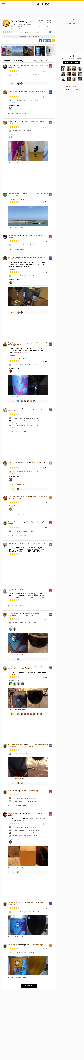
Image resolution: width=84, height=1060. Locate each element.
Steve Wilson (12, 522)
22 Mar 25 (10, 431)
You (53, 61)
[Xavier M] (31, 401)
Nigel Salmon (12, 902)
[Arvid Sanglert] (18, 659)
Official (50, 32)
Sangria (10, 237)
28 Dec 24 (10, 805)
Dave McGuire (13, 235)
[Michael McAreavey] (79, 79)
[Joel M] (18, 83)
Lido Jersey (23, 93)
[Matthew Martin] (63, 79)
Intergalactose (38, 257)
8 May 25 (10, 249)
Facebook (40, 40)
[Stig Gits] (41, 714)
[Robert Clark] (18, 872)
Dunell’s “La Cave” (23, 358)
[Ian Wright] (21, 714)
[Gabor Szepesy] (34, 714)
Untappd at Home (28, 259)
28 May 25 (11, 227)
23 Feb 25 (10, 484)
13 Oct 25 (10, 79)
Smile (27, 462)
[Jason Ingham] (25, 401)
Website (53, 40)
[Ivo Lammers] (28, 714)
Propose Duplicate (71, 23)
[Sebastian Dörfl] (18, 401)
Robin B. (12, 674)
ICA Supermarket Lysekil (30, 746)
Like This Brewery (71, 62)
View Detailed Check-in (20, 79)
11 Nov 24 (10, 936)
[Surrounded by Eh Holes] (74, 68)
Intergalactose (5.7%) (31, 91)
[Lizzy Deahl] (63, 74)
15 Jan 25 (10, 605)
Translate (12, 269)
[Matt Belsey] (74, 74)
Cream (24, 65)
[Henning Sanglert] (37, 714)
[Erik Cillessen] (21, 401)
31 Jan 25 (10, 535)
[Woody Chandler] (68, 68)
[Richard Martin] (21, 83)
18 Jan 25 (10, 559)
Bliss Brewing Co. (36, 65)
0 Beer (37, 32)
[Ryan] (68, 74)
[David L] (79, 68)
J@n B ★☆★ (13, 543)
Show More (29, 986)
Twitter (45, 40)
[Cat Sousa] (74, 79)
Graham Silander (14, 193)
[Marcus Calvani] (63, 68)
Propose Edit (72, 20)
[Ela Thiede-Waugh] (18, 489)
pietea (10, 791)
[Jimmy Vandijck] (28, 401)
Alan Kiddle (12, 462)
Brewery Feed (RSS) (72, 86)
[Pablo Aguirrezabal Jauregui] (34, 401)
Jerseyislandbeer (14, 409)
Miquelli (10, 343)
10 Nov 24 (10, 977)
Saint (29, 543)
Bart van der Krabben (15, 257)
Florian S (11, 91)
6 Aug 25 (10, 113)
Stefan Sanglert (13, 613)
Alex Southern (13, 497)
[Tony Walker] (68, 79)
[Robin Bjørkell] (25, 714)
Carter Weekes (13, 813)
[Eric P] (31, 714)
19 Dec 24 (10, 867)
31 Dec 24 (10, 654)
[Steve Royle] (79, 74)
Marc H (10, 65)
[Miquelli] (18, 312)
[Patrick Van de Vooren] (21, 312)
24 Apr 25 (10, 308)
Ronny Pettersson (14, 744)
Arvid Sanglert (13, 667)
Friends (48, 61)
